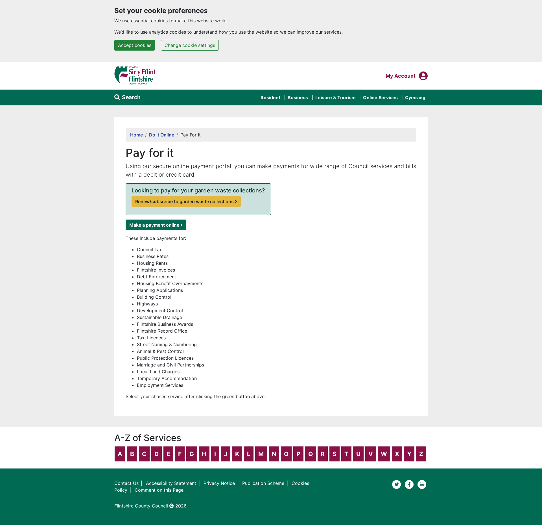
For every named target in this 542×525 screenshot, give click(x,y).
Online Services (380, 97)
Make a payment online (154, 225)
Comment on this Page (159, 490)
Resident (270, 97)
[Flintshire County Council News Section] (422, 484)
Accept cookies (134, 45)
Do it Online (161, 135)
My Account (401, 76)
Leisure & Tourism (335, 97)
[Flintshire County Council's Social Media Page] (410, 484)
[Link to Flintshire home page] (135, 75)
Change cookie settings (190, 45)
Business (298, 97)
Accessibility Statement (171, 483)
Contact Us (126, 483)
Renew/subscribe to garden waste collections (184, 201)
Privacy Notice (219, 483)
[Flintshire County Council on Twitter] (397, 484)
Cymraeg (415, 97)
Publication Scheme (263, 483)
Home (136, 135)
